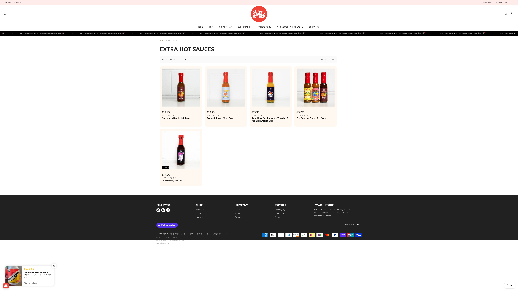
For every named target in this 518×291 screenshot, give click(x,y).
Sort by (164, 59)
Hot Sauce (200, 209)
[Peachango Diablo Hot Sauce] (181, 87)
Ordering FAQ (280, 209)
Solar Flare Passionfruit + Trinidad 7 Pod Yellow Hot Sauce (270, 119)
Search (190, 234)
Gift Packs (200, 213)
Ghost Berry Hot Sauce (173, 180)
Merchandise (201, 217)
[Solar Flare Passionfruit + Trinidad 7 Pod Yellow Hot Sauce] (271, 87)
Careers (8, 2)
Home (162, 40)
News (237, 209)
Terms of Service (202, 234)
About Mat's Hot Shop (164, 234)
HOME (200, 27)
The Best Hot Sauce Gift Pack (311, 118)
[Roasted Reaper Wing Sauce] (226, 87)
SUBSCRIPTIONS (245, 27)
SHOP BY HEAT (225, 27)
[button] (54, 266)
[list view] (333, 59)
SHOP (210, 27)
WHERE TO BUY (265, 27)
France (350, 224)
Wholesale (17, 2)
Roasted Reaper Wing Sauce (221, 118)
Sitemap (226, 234)
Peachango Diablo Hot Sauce (176, 118)
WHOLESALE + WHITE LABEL (290, 27)
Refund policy (216, 234)
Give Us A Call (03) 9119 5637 (503, 2)
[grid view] (329, 59)
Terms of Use (280, 217)
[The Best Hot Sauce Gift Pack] (316, 87)
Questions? (487, 2)
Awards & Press (180, 234)
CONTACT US (315, 27)
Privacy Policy (280, 213)
